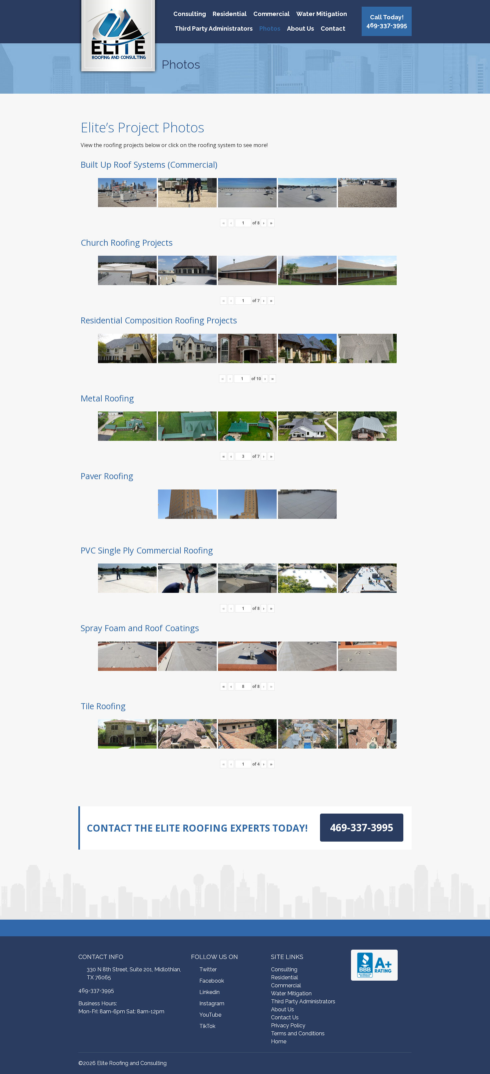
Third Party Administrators (214, 28)
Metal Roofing (107, 398)
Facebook (211, 981)
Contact (333, 28)
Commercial (271, 13)
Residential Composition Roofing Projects (159, 320)
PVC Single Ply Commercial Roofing (147, 550)
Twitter (208, 969)
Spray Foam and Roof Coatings (140, 628)
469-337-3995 (96, 990)
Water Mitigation (321, 13)
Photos (269, 28)
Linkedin (209, 992)
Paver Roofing (107, 475)
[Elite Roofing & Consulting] (118, 38)
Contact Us (285, 1017)
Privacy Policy (288, 1025)
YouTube (210, 1015)
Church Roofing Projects (127, 242)
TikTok (207, 1026)
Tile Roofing (103, 706)
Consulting (189, 13)
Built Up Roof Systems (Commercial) (149, 164)
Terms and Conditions (298, 1033)
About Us (300, 28)
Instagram (211, 1003)
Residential (230, 13)
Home (278, 1041)
